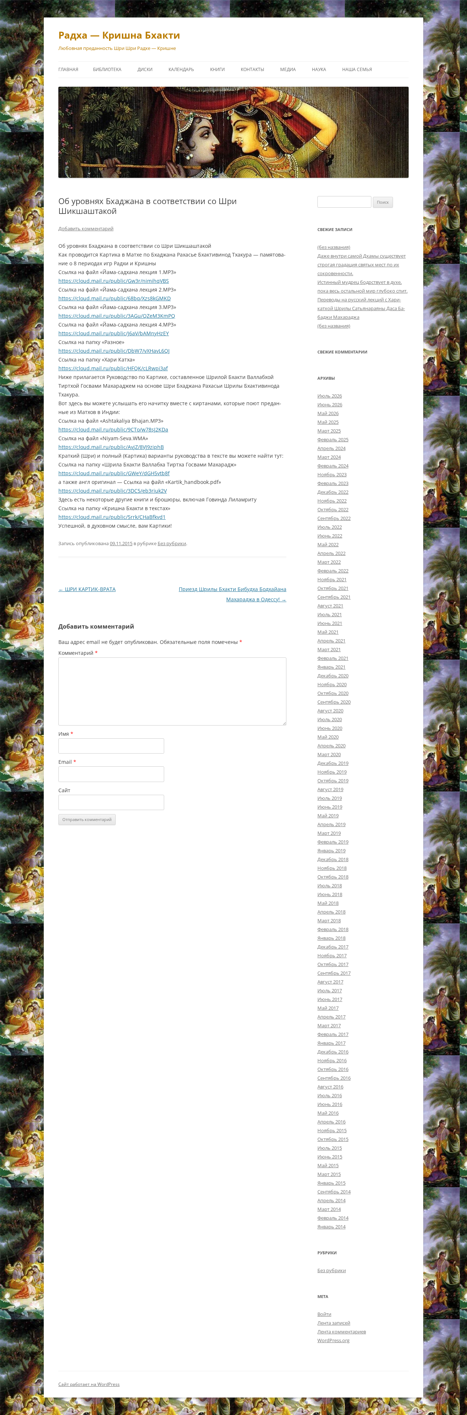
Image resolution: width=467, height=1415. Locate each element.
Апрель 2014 (331, 1200)
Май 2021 (328, 632)
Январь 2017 (331, 1043)
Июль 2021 (329, 614)
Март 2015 (329, 1174)
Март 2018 (329, 920)
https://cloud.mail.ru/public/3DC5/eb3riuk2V (112, 490)
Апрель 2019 (331, 824)
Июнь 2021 (329, 623)
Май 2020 (328, 737)
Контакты (252, 69)
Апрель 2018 (331, 911)
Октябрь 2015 (332, 1139)
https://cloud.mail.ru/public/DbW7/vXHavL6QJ (114, 350)
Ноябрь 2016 (332, 1060)
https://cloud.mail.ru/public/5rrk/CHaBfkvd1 (112, 516)
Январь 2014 (331, 1226)
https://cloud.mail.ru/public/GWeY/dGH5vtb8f (114, 473)
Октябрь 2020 (332, 693)
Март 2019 (329, 833)
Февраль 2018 (332, 929)
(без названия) (333, 247)
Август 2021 (330, 605)
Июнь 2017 (329, 999)
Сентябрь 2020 (334, 702)
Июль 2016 (329, 1095)
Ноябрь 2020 (332, 684)
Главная (68, 69)
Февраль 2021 (332, 658)
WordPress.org (333, 1340)
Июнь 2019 (329, 807)
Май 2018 (328, 903)
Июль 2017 (329, 990)
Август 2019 (330, 789)
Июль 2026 (329, 395)
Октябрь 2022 (332, 509)
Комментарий (78, 652)
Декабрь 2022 (332, 492)
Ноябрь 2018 (332, 868)
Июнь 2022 (329, 535)
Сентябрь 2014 (334, 1191)
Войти (324, 1314)
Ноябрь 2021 (332, 579)
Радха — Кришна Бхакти (119, 35)
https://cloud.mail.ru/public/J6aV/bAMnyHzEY (113, 333)
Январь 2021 (331, 667)
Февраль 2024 (332, 465)
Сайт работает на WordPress (89, 1384)
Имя (65, 733)
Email (67, 761)
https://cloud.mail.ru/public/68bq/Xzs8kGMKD (114, 298)
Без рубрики (172, 543)
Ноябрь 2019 (332, 772)
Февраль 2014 (332, 1218)
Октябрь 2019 (332, 780)
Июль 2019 (329, 798)
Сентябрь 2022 (334, 518)
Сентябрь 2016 (334, 1078)
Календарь (181, 69)
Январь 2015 (331, 1183)
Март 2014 (329, 1209)
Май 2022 (328, 544)
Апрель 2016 (331, 1121)
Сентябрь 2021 (334, 597)
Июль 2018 (329, 885)
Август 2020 (330, 710)
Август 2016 (330, 1086)
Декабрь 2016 (332, 1051)
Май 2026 (328, 413)
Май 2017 (328, 1008)
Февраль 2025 (332, 439)
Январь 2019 (331, 850)
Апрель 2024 (331, 448)
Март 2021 (329, 649)
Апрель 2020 (331, 745)
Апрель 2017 (331, 1016)
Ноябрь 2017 (332, 955)
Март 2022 (329, 562)
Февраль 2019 (332, 842)
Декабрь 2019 (332, 763)
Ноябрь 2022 (332, 500)
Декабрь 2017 (332, 946)
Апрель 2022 (331, 553)
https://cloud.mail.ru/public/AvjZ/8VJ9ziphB (111, 446)
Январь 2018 (331, 938)
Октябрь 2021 (332, 588)
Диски (145, 69)
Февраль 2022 (332, 570)
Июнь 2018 (329, 894)
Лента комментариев (341, 1331)
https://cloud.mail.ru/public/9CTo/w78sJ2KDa (113, 429)
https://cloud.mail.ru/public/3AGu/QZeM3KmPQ (116, 315)
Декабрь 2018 (332, 859)
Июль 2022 (329, 527)
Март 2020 (329, 754)
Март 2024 (329, 457)
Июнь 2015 (329, 1156)
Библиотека (107, 69)
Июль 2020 (329, 719)
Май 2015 (328, 1165)
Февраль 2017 (332, 1034)
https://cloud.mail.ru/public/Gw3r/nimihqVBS (113, 280)
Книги (217, 69)
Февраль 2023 (332, 483)
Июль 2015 (329, 1148)
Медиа (288, 69)
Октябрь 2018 (332, 876)
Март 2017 (329, 1025)
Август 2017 (330, 981)
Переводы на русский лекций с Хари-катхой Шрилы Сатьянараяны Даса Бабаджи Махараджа (361, 308)
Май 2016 (328, 1113)
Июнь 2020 (329, 728)
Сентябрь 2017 (334, 973)
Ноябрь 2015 (332, 1130)
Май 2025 (328, 422)
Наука (319, 69)
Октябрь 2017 (332, 964)
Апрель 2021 (331, 640)
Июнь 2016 (329, 1104)
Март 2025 (329, 430)
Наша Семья (357, 69)
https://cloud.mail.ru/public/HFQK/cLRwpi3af (113, 368)
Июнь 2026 (329, 404)
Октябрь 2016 (332, 1069)
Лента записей (333, 1323)
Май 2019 (328, 815)
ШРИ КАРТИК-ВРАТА (87, 589)
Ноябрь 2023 (332, 474)
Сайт (64, 790)
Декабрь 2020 (332, 675)
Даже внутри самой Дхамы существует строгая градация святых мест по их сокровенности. (361, 265)
